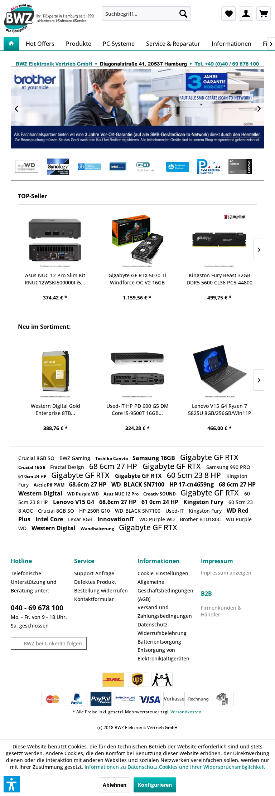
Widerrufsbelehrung (162, 633)
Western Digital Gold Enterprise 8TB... (55, 409)
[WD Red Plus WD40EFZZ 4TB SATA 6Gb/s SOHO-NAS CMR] (219, 241)
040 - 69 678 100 (37, 607)
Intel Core (49, 519)
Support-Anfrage (94, 573)
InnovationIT (116, 519)
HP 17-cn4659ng (192, 484)
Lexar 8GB (81, 519)
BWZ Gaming (75, 458)
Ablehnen (114, 784)
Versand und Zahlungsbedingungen (165, 611)
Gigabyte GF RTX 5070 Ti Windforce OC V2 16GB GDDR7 (55, 279)
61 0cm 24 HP (33, 476)
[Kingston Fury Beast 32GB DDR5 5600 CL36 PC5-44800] (137, 241)
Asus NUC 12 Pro (121, 494)
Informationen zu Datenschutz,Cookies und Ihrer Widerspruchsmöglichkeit (175, 766)
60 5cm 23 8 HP (195, 475)
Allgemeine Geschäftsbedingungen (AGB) (165, 590)
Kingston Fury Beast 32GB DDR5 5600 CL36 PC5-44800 (137, 279)
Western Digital (41, 493)
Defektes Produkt (95, 581)
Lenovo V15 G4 (74, 502)
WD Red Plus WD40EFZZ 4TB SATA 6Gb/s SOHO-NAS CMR (219, 279)
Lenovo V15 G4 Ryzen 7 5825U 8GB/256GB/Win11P (219, 409)
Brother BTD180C (201, 519)
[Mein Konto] (246, 13)
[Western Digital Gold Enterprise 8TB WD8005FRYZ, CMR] (55, 371)
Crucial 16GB (32, 467)
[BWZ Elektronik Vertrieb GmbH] (50, 18)
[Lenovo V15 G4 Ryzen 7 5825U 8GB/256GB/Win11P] (219, 371)
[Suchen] (183, 13)
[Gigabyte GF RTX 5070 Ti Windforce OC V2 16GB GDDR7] (55, 241)
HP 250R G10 (95, 510)
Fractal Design (68, 467)
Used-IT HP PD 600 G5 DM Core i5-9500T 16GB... (137, 409)
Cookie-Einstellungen (163, 573)
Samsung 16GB (154, 458)
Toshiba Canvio (112, 458)
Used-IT (175, 510)
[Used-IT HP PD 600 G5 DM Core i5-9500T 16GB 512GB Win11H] (137, 371)
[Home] (11, 43)
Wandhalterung (98, 529)
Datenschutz (153, 624)
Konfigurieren (155, 784)
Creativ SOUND (160, 494)
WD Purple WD (83, 494)
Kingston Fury (204, 502)
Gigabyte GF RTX (209, 457)
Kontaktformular (94, 599)
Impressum (217, 561)
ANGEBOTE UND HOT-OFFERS (137, 108)
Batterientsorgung (159, 641)
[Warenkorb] (263, 13)
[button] (12, 784)
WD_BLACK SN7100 (138, 484)
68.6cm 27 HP (88, 484)
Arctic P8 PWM (50, 485)
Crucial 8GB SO (37, 458)
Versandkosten (186, 712)
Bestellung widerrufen (101, 590)
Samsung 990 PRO (228, 467)
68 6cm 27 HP (114, 466)
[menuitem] (146, 13)
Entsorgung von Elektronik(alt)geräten (163, 654)
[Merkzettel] (228, 13)
